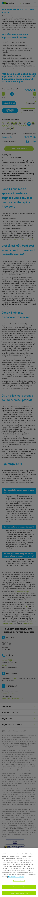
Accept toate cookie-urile (19, 893)
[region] (19, 872)
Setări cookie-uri (19, 881)
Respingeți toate (19, 887)
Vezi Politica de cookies (16, 877)
